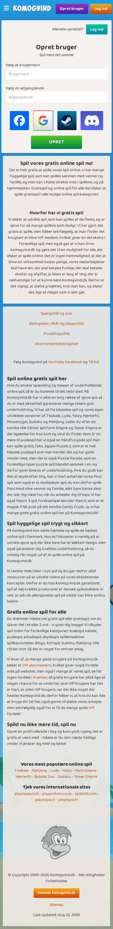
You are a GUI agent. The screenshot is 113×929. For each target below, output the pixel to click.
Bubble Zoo (44, 776)
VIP (91, 708)
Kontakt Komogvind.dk (56, 893)
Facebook (73, 362)
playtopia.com (26, 794)
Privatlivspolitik (56, 333)
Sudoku (64, 776)
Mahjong (39, 770)
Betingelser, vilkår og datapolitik (56, 323)
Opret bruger (72, 8)
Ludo (54, 770)
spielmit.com (85, 794)
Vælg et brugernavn (23, 65)
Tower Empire (85, 776)
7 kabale (21, 770)
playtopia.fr (68, 800)
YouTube (55, 362)
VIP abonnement (36, 665)
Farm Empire (85, 770)
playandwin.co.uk (57, 794)
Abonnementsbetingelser (57, 344)
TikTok (93, 362)
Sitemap (56, 905)
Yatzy (67, 770)
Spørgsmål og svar (56, 313)
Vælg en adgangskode (25, 88)
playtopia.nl (45, 800)
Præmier (40, 677)
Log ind (100, 8)
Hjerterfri (23, 776)
